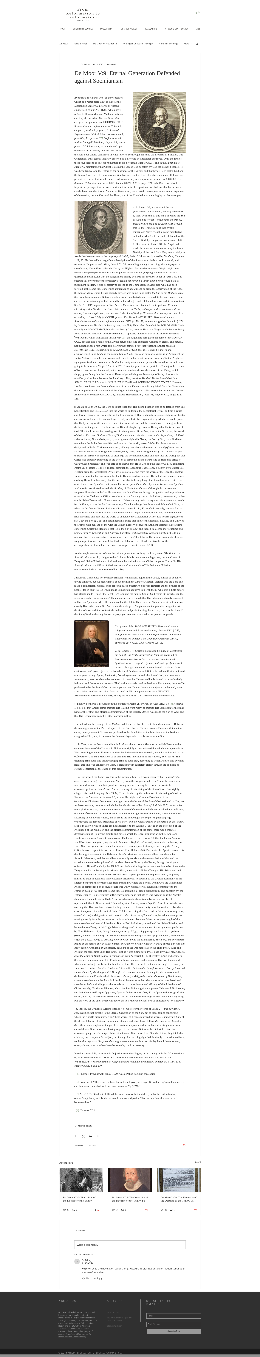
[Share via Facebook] (75, 1136)
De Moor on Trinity (83, 1126)
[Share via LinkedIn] (90, 1136)
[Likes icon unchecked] (83, 1278)
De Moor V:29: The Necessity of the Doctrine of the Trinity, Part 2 (130, 1199)
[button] (196, 43)
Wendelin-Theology (168, 43)
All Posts (63, 43)
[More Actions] (184, 1261)
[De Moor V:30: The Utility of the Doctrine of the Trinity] (81, 1180)
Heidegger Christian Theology (138, 43)
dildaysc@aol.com (114, 1326)
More (186, 43)
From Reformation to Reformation (83, 13)
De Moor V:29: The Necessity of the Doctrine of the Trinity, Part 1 (179, 1199)
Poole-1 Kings (80, 43)
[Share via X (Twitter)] (83, 1136)
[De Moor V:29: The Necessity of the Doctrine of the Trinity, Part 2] (130, 1180)
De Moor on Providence (105, 43)
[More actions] (184, 64)
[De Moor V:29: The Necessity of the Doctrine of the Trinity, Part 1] (179, 1180)
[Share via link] (97, 1136)
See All (198, 1162)
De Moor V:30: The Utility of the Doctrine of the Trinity (79, 1199)
